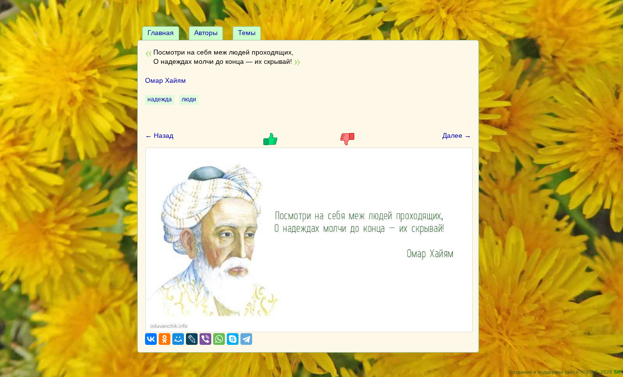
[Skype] (232, 339)
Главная (160, 33)
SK (617, 372)
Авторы (206, 33)
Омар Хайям (165, 80)
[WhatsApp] (219, 339)
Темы (247, 33)
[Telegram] (246, 339)
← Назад (159, 135)
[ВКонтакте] (151, 339)
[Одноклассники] (164, 339)
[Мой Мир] (178, 339)
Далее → (456, 135)
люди (189, 99)
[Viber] (205, 339)
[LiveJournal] (192, 339)
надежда (159, 99)
